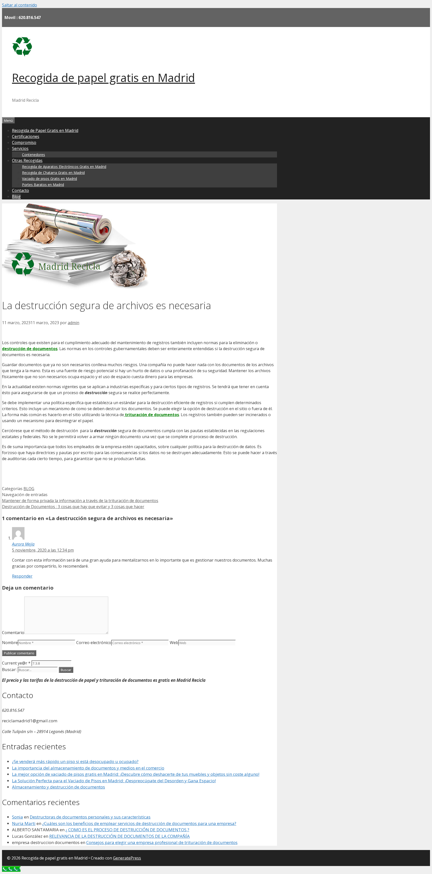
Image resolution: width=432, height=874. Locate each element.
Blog (16, 196)
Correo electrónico (93, 642)
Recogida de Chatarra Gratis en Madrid (53, 172)
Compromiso (24, 142)
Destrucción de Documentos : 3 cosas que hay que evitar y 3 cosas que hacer (73, 506)
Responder (22, 576)
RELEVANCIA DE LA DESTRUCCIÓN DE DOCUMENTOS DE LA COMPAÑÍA (119, 836)
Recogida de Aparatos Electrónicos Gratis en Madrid (64, 166)
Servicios (20, 148)
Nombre (10, 642)
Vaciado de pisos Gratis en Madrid (49, 178)
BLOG (29, 488)
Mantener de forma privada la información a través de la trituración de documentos (80, 500)
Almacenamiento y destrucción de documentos (58, 787)
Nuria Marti (24, 823)
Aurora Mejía (23, 544)
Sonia (17, 817)
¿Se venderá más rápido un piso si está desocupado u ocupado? (75, 761)
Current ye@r (16, 663)
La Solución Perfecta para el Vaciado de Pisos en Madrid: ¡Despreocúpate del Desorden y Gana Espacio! (114, 781)
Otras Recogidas (27, 160)
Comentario (13, 632)
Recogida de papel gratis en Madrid (103, 77)
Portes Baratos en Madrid (43, 184)
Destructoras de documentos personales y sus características (90, 817)
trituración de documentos (151, 414)
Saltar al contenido (19, 5)
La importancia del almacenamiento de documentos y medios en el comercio (88, 768)
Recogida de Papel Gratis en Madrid (45, 130)
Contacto (20, 190)
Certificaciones (25, 136)
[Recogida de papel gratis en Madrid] (22, 55)
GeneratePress (127, 858)
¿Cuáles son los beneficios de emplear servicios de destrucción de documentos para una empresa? (139, 823)
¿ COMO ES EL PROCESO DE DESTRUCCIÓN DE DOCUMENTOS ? (127, 830)
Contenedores (33, 154)
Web (174, 642)
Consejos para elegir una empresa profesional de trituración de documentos (162, 842)
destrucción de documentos (30, 348)
